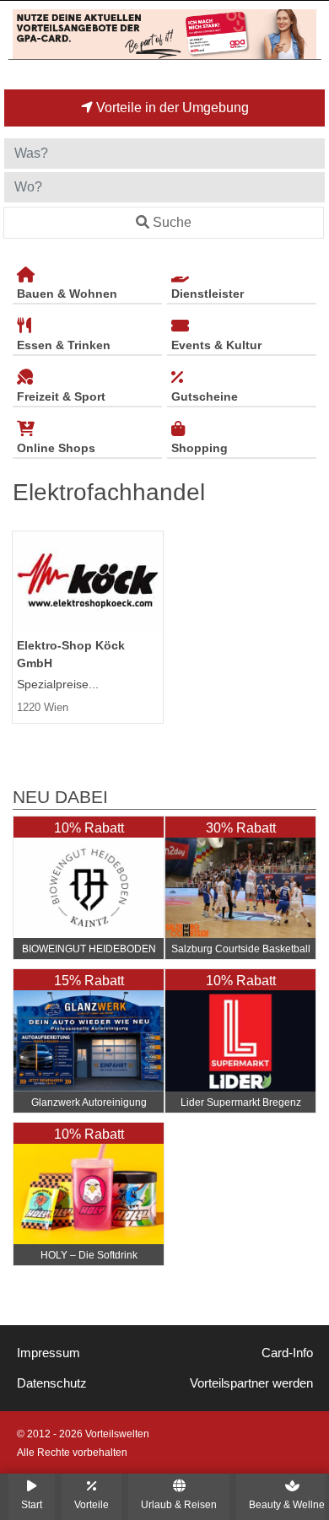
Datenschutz (52, 1383)
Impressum (48, 1353)
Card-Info (287, 1353)
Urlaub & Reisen (179, 1504)
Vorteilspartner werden (251, 1383)
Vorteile (91, 1504)
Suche (172, 222)
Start (31, 1504)
